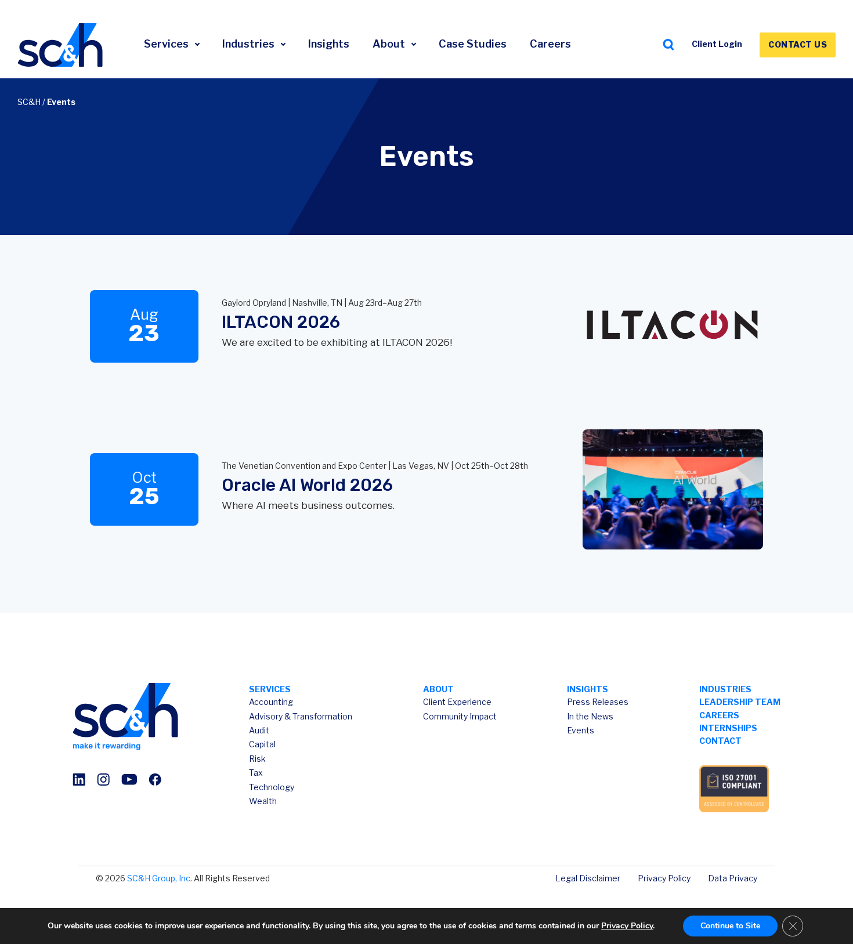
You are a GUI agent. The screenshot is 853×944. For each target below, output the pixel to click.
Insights (328, 44)
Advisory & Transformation (300, 716)
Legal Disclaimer (587, 878)
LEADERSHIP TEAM (739, 702)
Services (167, 44)
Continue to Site (730, 925)
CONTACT (720, 741)
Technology (271, 787)
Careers (550, 44)
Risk (257, 759)
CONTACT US (797, 44)
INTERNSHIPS (728, 728)
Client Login (717, 44)
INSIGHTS (587, 689)
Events (580, 730)
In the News (590, 716)
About (390, 44)
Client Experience (457, 702)
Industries (249, 44)
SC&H (29, 102)
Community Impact (460, 716)
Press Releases (597, 702)
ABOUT (438, 689)
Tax (256, 772)
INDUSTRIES (725, 689)
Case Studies (473, 44)
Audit (259, 730)
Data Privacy (732, 878)
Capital (262, 744)
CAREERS (719, 715)
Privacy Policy (664, 878)
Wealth (263, 801)
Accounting (271, 702)
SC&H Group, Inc (158, 878)
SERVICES (270, 689)
